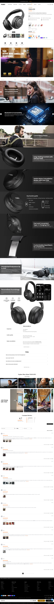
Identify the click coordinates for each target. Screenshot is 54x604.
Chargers (2, 587)
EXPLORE (39, 4)
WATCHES (20, 4)
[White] (38, 25)
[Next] (53, 92)
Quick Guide (26, 587)
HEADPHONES (15, 4)
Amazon (38, 583)
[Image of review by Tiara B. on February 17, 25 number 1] (4, 551)
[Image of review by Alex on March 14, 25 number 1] (4, 469)
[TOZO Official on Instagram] (47, 595)
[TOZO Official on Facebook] (45, 595)
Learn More (3, 386)
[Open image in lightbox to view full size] (13, 20)
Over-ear (26, 329)
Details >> (30, 1)
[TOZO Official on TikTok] (48, 595)
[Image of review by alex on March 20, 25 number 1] (4, 455)
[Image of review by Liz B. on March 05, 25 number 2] (7, 523)
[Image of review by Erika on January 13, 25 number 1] (4, 566)
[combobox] (19, 428)
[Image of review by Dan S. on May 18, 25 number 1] (4, 440)
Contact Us (25, 590)
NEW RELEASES (10, 4)
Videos (13, 586)
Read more (27, 481)
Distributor (13, 591)
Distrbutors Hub (39, 590)
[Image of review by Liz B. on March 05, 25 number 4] (13, 523)
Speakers (2, 586)
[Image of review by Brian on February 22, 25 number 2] (7, 537)
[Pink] (35, 25)
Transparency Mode (38, 341)
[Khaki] (32, 25)
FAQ (24, 583)
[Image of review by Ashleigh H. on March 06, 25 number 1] (4, 496)
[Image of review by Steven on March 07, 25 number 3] (10, 483)
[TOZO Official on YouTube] (52, 595)
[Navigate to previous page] (21, 573)
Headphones (5, 578)
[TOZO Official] (3, 4)
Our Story (50, 583)
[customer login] (50, 4)
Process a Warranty (26, 586)
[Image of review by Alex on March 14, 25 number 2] (7, 469)
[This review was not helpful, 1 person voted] (52, 486)
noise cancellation (43, 181)
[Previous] (1, 92)
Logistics (13, 590)
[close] (52, 1)
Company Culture (51, 586)
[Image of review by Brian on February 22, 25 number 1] (4, 537)
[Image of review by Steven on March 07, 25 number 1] (4, 483)
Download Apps (26, 591)
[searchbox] (7, 428)
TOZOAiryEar (13, 583)
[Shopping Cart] (52, 4)
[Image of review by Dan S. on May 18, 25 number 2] (7, 440)
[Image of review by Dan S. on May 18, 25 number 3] (10, 440)
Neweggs (38, 587)
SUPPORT (35, 4)
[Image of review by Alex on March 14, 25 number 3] (10, 469)
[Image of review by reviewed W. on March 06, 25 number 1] (4, 509)
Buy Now (49, 600)
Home (1, 578)
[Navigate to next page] (33, 573)
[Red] (41, 25)
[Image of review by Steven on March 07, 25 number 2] (7, 483)
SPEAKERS (24, 4)
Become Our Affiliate (14, 587)
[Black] (29, 25)
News (49, 587)
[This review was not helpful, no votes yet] (52, 444)
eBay (37, 586)
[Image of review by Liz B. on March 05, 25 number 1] (4, 523)
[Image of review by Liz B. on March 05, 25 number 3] (10, 523)
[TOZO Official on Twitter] (50, 595)
